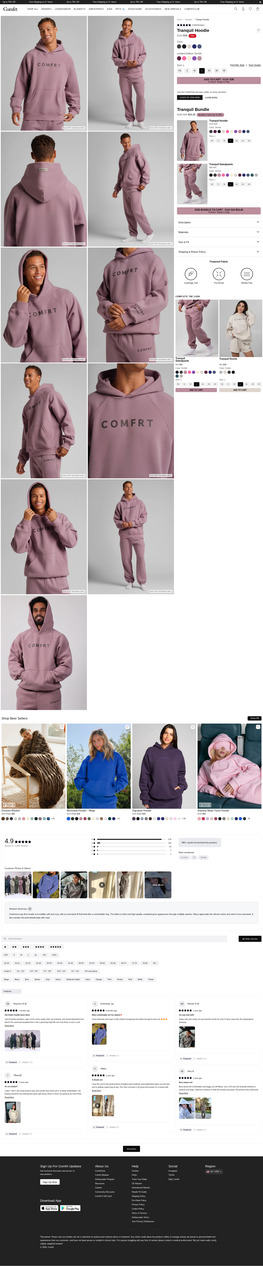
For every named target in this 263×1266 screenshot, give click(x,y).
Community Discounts (105, 1192)
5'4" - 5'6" (34, 971)
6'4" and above (91, 971)
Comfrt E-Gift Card (103, 1196)
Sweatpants (96, 9)
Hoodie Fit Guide (139, 1192)
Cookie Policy (138, 1209)
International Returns (141, 1188)
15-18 (6, 963)
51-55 (91, 963)
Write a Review (253, 940)
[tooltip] (29, 909)
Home (179, 20)
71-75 (134, 963)
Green (58, 979)
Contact (135, 1171)
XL (36, 955)
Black (17, 979)
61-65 (113, 963)
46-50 (81, 963)
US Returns (137, 1184)
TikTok (171, 1175)
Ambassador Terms (140, 1217)
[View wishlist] (250, 9)
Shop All (32, 9)
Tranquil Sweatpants (221, 164)
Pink (109, 979)
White (140, 979)
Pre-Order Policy (139, 1200)
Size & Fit (183, 242)
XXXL (54, 955)
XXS (6, 955)
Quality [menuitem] (203, 857)
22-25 (27, 963)
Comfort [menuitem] (184, 857)
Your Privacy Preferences (143, 1221)
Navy (88, 979)
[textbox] (114, 939)
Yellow (151, 979)
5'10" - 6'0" (61, 971)
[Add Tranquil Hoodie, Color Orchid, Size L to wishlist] (258, 30)
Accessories (153, 9)
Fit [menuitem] (194, 857)
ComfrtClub (192, 9)
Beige (6, 979)
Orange (99, 979)
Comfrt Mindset (102, 1175)
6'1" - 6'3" (75, 971)
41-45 (70, 963)
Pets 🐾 (120, 9)
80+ (154, 963)
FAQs (134, 1175)
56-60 (102, 963)
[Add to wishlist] (62, 727)
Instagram (172, 1171)
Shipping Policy (139, 1196)
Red (130, 979)
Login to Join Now (190, 97)
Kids (109, 9)
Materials (183, 232)
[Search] (236, 9)
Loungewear (63, 9)
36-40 (59, 963)
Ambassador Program (104, 1179)
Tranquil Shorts (228, 359)
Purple (120, 979)
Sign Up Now (50, 1182)
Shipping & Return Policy (192, 251)
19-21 (17, 963)
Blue (27, 979)
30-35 (49, 963)
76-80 (145, 963)
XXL (44, 955)
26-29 (38, 963)
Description (184, 222)
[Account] (243, 9)
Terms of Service (139, 1213)
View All (254, 718)
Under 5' (7, 971)
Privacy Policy (138, 1205)
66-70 (123, 963)
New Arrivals (173, 9)
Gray (48, 979)
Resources (100, 1184)
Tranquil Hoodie (218, 120)
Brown (37, 979)
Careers (98, 1188)
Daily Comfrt (173, 1179)
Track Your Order (139, 1179)
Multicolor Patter (73, 979)
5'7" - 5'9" (47, 971)
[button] (190, 25)
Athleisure (135, 9)
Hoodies (46, 9)
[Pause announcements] (260, 2)
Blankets (80, 9)
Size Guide (255, 65)
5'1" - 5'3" (21, 971)
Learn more (211, 97)
